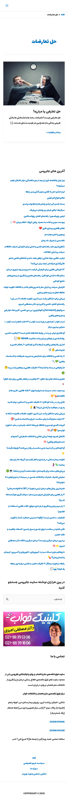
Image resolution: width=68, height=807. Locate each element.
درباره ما (34, 769)
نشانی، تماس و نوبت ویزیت (34, 774)
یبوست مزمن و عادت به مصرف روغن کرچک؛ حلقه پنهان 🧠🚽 (37, 222)
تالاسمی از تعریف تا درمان (53, 241)
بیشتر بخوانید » (54, 132)
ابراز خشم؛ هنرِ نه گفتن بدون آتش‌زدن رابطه (45, 192)
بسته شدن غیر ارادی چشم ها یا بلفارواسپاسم (44, 204)
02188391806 (57, 722)
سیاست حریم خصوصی (34, 763)
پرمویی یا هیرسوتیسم (55, 235)
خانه (34, 758)
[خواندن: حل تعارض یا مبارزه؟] (34, 83)
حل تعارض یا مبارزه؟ (47, 112)
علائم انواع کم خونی (56, 198)
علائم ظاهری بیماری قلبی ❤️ (52, 228)
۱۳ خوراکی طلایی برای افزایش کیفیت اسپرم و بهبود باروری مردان (35, 270)
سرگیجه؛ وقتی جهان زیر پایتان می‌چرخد (47, 210)
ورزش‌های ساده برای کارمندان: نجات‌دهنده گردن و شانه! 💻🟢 (35, 471)
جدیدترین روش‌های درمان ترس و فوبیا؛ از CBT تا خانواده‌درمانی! (36, 489)
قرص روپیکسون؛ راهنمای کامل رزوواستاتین (44, 216)
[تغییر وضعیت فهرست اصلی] (7, 5)
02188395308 (57, 731)
